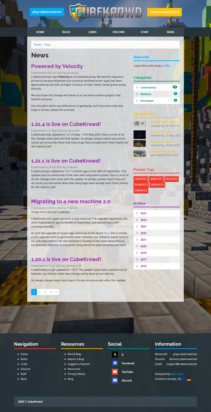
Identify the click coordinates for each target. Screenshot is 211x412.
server (140, 178)
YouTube (127, 372)
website (141, 190)
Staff (144, 32)
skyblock (157, 184)
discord (171, 178)
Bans (170, 32)
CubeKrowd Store (164, 12)
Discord (118, 32)
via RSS (165, 66)
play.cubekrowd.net (46, 12)
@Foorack (177, 374)
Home (40, 32)
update (156, 178)
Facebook (128, 363)
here (106, 233)
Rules (66, 32)
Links (92, 32)
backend (141, 184)
